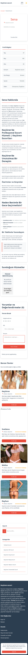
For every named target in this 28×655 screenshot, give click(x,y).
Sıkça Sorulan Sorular (7, 633)
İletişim (3, 622)
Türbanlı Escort (7, 545)
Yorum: (5, 333)
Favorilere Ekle (14, 37)
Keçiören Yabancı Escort (10, 564)
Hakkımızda (4, 630)
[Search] (4, 531)
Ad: (4, 325)
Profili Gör (14, 405)
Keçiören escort (6, 3)
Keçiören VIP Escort (9, 550)
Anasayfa (3, 11)
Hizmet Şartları (5, 638)
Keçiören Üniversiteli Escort (11, 569)
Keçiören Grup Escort (9, 555)
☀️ (26, 3)
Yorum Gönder (14, 346)
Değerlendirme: (7, 318)
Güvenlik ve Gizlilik (6, 635)
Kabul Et (14, 651)
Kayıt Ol (3, 619)
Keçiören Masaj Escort (9, 559)
